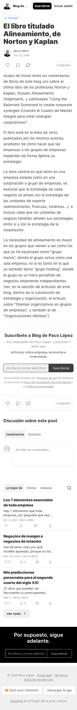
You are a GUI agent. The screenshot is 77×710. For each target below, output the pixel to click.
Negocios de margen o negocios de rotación (23, 538)
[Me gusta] (7, 65)
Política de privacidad (40, 386)
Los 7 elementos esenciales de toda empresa (28, 502)
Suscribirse (42, 6)
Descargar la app (59, 690)
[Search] (69, 488)
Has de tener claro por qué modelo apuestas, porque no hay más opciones (27, 549)
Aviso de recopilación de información (47, 382)
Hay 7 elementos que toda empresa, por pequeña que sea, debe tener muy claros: (26, 513)
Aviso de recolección (38, 679)
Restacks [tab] (34, 434)
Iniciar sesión (63, 6)
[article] (38, 512)
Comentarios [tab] (15, 434)
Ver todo (14, 613)
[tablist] (23, 434)
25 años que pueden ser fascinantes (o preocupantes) (24, 590)
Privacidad (44, 675)
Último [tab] (31, 488)
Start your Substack (23, 690)
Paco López (21, 51)
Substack (16, 701)
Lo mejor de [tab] (14, 488)
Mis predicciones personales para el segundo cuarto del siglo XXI (28, 577)
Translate (13, 18)
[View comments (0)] (18, 65)
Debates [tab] (46, 488)
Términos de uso (46, 378)
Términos (61, 675)
